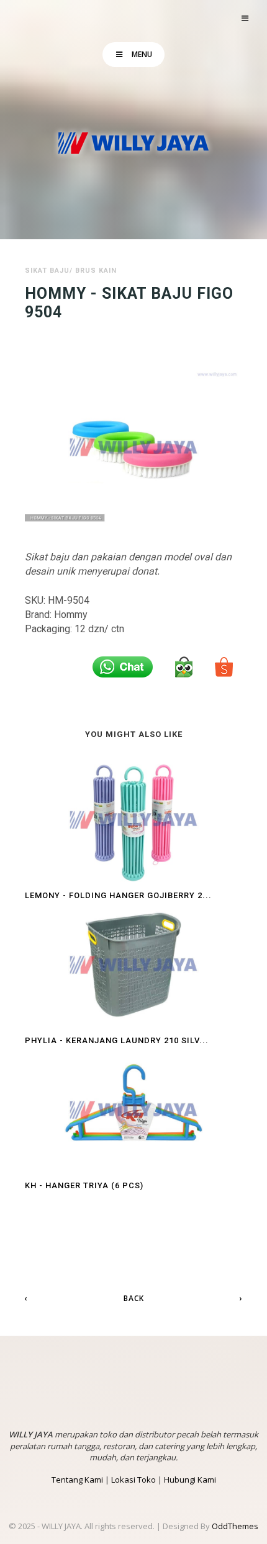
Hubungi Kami (190, 1479)
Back (134, 1298)
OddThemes (235, 1526)
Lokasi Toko (133, 1479)
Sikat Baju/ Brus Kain (71, 271)
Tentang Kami (77, 1479)
